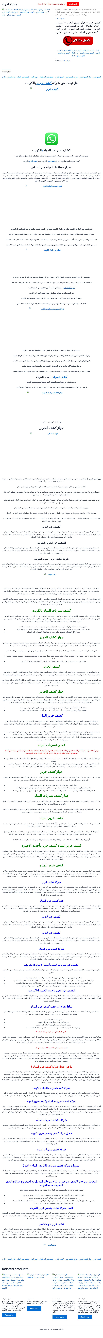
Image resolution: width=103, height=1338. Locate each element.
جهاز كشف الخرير (83, 50)
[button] (73, 4)
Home (57, 9)
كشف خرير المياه (64, 53)
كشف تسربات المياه (87, 53)
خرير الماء (75, 53)
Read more (9, 1315)
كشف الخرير (59, 77)
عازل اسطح (81, 56)
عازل (73, 56)
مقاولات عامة (92, 9)
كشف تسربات (59, 376)
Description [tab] (6, 72)
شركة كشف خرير (69, 50)
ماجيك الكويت (9, 4)
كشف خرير (95, 50)
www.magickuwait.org (57, 4)
